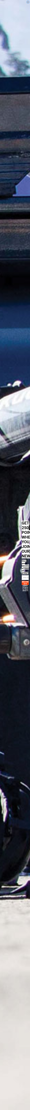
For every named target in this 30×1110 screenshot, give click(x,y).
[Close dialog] (28, 2)
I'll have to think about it (25, 589)
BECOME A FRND (25, 583)
